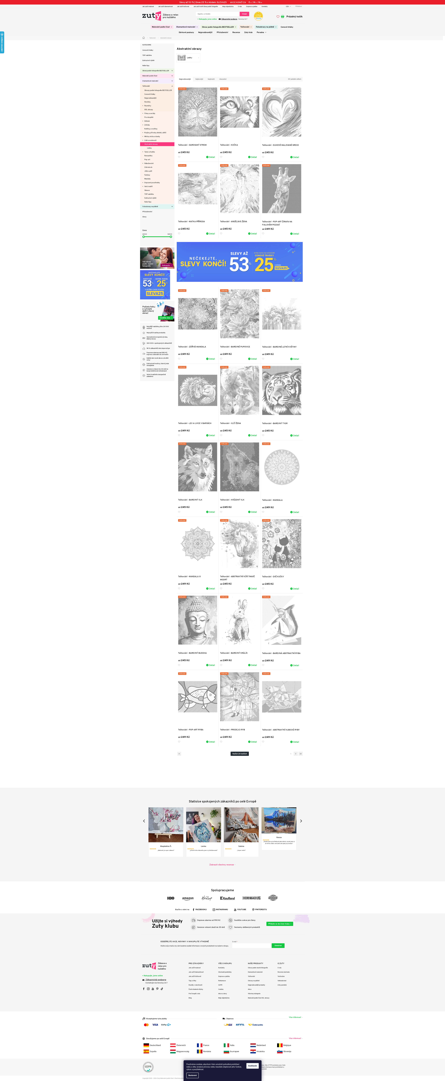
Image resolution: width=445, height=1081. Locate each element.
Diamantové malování (150, 81)
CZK (287, 6)
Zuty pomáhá (282, 985)
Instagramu (222, 909)
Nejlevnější (199, 79)
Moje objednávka (227, 6)
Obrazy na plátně (253, 981)
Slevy (144, 217)
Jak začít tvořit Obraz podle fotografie (205, 6)
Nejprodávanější (150, 98)
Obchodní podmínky (225, 972)
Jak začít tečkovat (183, 6)
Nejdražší (211, 79)
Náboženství (149, 163)
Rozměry (147, 106)
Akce (249, 989)
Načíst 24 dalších (239, 753)
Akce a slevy (222, 994)
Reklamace (222, 981)
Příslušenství (147, 212)
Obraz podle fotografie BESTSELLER (155, 71)
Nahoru (179, 754)
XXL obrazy (148, 109)
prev (144, 820)
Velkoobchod (282, 981)
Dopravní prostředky (152, 183)
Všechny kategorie (254, 994)
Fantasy (147, 175)
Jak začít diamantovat (165, 6)
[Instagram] (148, 988)
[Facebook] (143, 988)
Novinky (147, 102)
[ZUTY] (157, 966)
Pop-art (147, 159)
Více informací (295, 1017)
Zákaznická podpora (229, 19)
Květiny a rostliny (150, 129)
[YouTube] (152, 988)
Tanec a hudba (149, 152)
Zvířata (147, 125)
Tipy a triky (192, 981)
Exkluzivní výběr (148, 60)
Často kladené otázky (196, 989)
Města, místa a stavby (152, 136)
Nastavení (192, 1075)
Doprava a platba (251, 6)
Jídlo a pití (148, 171)
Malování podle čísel (149, 76)
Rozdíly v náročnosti (195, 985)
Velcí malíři (148, 186)
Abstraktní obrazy (151, 144)
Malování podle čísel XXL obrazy (258, 998)
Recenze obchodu (284, 972)
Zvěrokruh (148, 167)
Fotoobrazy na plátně (150, 206)
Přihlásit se (278, 945)
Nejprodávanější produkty (256, 985)
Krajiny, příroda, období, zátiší (155, 133)
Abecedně (222, 79)
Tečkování (146, 86)
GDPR (220, 985)
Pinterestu (261, 909)
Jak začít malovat (148, 6)
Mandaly (147, 179)
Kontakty (264, 6)
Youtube (241, 909)
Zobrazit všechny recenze (221, 864)
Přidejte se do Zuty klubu (279, 924)
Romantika (148, 156)
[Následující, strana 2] (296, 754)
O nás (240, 6)
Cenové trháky (147, 50)
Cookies (220, 989)
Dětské (147, 121)
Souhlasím (252, 1066)
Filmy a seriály (149, 113)
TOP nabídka (147, 55)
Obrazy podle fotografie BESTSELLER (158, 90)
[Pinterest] (157, 988)
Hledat (244, 14)
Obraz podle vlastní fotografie (258, 968)
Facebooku (201, 909)
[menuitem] (162, 27)
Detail (212, 157)
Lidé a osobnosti (150, 140)
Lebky (149, 148)
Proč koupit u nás (194, 994)
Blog (190, 998)
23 (301, 754)
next (300, 820)
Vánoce (147, 190)
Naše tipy (145, 66)
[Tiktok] (162, 988)
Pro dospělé (148, 117)
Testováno (281, 976)
